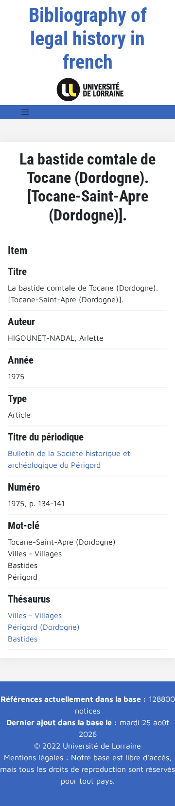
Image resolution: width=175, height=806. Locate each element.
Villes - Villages (35, 615)
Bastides (22, 638)
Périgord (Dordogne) (44, 627)
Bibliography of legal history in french (88, 38)
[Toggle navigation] (25, 112)
